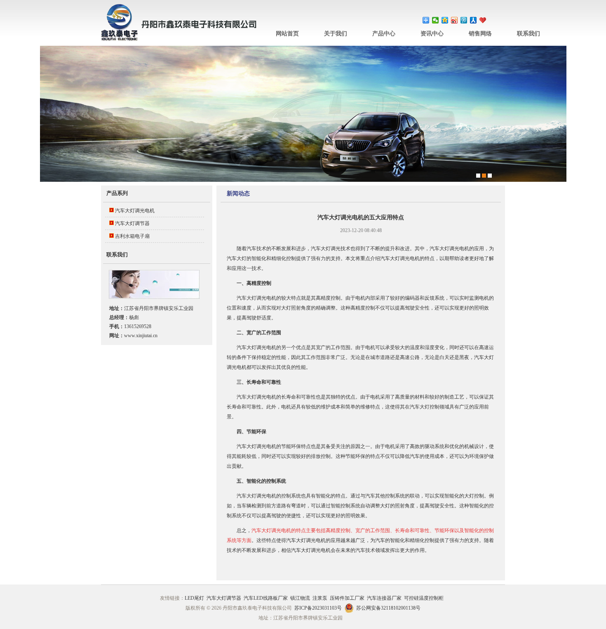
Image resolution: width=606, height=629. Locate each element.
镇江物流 (300, 598)
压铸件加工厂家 (347, 598)
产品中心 (383, 34)
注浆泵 (319, 598)
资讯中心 (432, 34)
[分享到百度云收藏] (482, 20)
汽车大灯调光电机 (135, 211)
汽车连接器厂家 (384, 598)
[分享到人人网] (473, 20)
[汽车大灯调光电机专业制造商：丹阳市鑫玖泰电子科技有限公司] (179, 39)
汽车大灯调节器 (132, 223)
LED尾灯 (194, 598)
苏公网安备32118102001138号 (388, 608)
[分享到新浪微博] (454, 20)
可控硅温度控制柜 (424, 598)
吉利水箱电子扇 (132, 236)
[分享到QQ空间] (445, 20)
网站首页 (287, 34)
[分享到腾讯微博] (463, 20)
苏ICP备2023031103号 (318, 608)
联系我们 (528, 34)
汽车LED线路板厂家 (266, 598)
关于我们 (335, 34)
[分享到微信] (435, 20)
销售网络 (480, 34)
